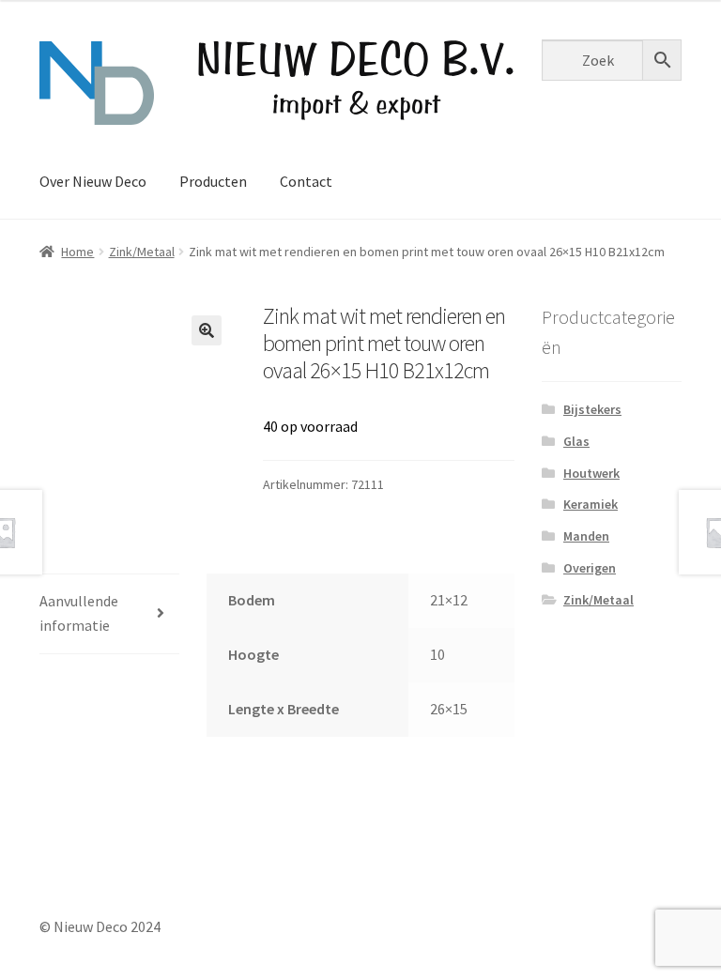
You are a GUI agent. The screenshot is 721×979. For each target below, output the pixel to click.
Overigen (589, 567)
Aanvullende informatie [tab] (78, 613)
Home (77, 251)
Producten (213, 181)
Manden (586, 536)
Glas (576, 441)
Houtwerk (591, 473)
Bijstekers (592, 409)
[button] (207, 330)
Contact (306, 181)
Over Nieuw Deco (92, 181)
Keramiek (590, 504)
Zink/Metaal (142, 251)
